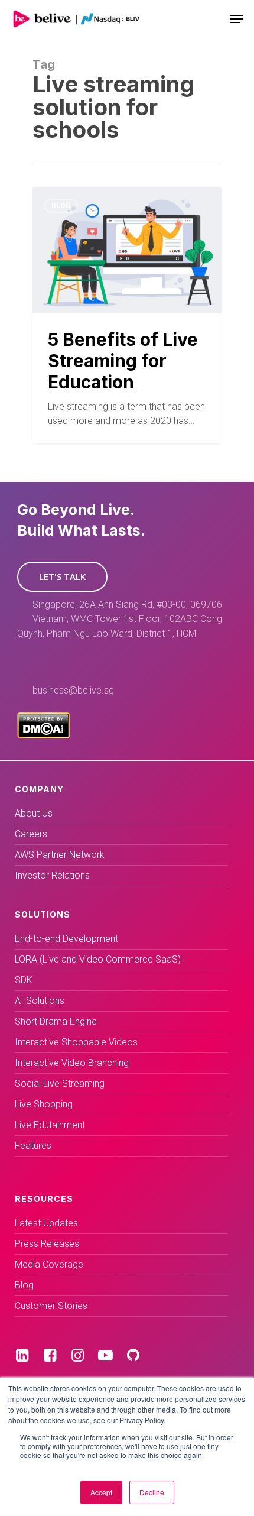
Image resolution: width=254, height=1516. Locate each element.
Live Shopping (44, 1104)
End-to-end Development (66, 938)
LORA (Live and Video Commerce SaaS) (98, 959)
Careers (31, 834)
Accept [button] (101, 1492)
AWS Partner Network (60, 854)
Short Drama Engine (56, 1021)
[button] (62, 577)
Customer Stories (51, 1305)
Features (33, 1145)
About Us (34, 813)
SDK (23, 980)
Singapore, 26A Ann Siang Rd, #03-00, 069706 (127, 604)
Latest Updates (46, 1223)
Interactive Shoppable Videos (76, 1042)
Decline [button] (151, 1492)
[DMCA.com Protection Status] (43, 735)
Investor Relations (52, 875)
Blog (61, 206)
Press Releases (47, 1243)
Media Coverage (49, 1264)
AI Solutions (39, 1000)
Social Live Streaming (60, 1083)
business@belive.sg (73, 690)
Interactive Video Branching (72, 1062)
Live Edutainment (50, 1124)
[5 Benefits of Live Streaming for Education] (127, 315)
